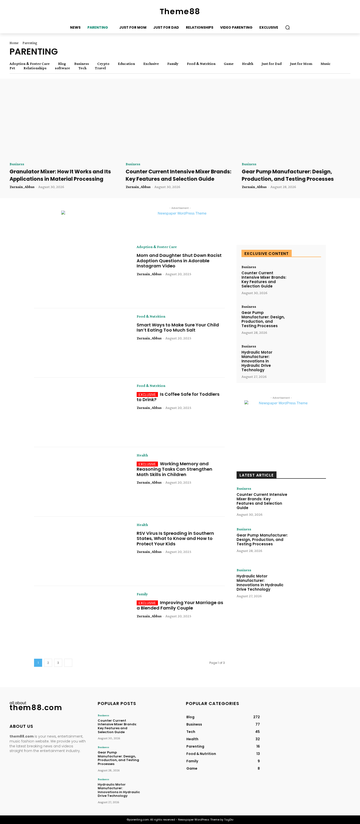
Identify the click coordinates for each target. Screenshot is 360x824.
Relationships (35, 68)
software (62, 68)
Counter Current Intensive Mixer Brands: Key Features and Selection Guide (178, 175)
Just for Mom (301, 64)
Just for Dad (272, 64)
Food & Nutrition (201, 64)
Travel (100, 68)
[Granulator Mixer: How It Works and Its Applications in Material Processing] (64, 123)
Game (229, 64)
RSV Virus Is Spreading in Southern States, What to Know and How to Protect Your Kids (175, 538)
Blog (62, 64)
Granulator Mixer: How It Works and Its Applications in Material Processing (60, 175)
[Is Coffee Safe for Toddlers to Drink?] (81, 412)
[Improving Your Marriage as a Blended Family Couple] (81, 620)
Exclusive (151, 64)
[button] (287, 27)
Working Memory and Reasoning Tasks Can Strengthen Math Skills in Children (174, 469)
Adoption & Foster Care (30, 64)
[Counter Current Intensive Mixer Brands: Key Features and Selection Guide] (180, 123)
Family (173, 64)
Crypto (103, 64)
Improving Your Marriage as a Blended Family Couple (180, 605)
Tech (82, 68)
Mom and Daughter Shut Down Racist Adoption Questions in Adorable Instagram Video (179, 260)
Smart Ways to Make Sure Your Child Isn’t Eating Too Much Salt (178, 327)
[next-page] (68, 663)
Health (247, 64)
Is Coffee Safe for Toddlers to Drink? (178, 397)
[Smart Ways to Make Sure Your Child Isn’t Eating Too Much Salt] (81, 343)
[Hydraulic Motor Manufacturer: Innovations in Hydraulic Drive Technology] (305, 357)
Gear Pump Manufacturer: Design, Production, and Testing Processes (288, 175)
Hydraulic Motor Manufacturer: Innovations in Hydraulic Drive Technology (256, 361)
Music (326, 64)
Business (81, 64)
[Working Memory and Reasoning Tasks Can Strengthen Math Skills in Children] (81, 482)
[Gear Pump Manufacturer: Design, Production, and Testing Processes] (296, 123)
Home (14, 43)
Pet (12, 68)
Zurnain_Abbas (22, 187)
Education (126, 64)
